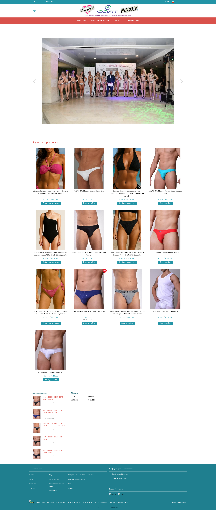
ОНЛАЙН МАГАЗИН (100, 21)
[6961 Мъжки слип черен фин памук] (37, 401)
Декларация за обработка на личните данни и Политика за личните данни (101, 502)
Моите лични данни (179, 502)
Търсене (32, 488)
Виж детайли (89, 203)
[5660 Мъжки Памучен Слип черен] (37, 441)
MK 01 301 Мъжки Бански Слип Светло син (165, 192)
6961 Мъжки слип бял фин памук (50, 372)
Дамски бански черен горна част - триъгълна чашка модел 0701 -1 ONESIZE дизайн (127, 193)
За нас (118, 21)
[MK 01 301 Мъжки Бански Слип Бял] (89, 168)
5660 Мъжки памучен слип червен (165, 252)
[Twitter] (183, 2)
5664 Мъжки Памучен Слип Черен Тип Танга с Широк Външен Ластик (54, 425)
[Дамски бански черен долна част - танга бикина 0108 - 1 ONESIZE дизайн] (127, 230)
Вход (50, 475)
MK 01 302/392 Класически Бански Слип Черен (89, 253)
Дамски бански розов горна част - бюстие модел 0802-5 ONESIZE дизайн (50, 192)
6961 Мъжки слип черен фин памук (53, 398)
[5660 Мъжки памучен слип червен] (165, 230)
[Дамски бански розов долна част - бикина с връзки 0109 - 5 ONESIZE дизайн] (51, 289)
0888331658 (50, 2)
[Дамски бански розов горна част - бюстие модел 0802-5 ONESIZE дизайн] (51, 168)
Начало (81, 21)
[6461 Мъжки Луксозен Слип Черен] (37, 454)
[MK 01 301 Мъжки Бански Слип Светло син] (165, 168)
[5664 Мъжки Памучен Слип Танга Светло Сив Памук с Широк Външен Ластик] (127, 289)
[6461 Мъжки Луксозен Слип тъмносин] (89, 289)
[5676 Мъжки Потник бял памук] (165, 289)
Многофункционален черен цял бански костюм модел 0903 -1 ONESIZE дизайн (50, 253)
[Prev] (35, 81)
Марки (70, 488)
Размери (91, 475)
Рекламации (53, 490)
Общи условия (54, 479)
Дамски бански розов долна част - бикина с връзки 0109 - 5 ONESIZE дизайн (50, 312)
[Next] (180, 81)
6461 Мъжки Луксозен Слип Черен (52, 451)
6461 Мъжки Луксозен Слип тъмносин (89, 311)
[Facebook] (180, 2)
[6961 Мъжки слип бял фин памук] (51, 350)
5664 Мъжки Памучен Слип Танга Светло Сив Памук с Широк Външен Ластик (127, 312)
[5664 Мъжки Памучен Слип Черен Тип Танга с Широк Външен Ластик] (37, 428)
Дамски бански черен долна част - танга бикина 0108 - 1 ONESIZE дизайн (127, 253)
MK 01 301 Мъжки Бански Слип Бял (89, 191)
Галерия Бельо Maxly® (76, 479)
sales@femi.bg (122, 474)
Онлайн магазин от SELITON (108, 508)
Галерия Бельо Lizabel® (77, 475)
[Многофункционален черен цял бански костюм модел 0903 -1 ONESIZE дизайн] (51, 230)
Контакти (133, 21)
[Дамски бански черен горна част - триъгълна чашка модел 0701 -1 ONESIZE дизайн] (127, 168)
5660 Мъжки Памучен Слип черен (52, 438)
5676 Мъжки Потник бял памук (165, 311)
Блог (70, 484)
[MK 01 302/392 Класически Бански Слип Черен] (89, 230)
